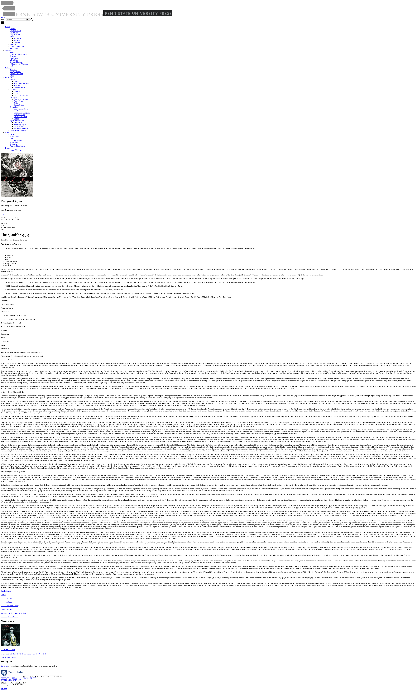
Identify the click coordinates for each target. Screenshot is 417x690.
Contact (16, 119)
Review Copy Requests (22, 113)
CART (5, 17)
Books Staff (14, 48)
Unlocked (8, 68)
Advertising (14, 60)
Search (3, 19)
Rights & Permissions (17, 121)
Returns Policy (15, 142)
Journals (8, 50)
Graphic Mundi (15, 35)
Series (16, 103)
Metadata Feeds (19, 115)
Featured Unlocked (16, 74)
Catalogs (17, 42)
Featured (13, 29)
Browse (12, 36)
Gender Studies (6, 591)
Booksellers (14, 107)
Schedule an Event (20, 117)
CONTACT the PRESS (9, 678)
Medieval (6, 602)
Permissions (14, 58)
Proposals (17, 81)
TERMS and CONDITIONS (11, 680)
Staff (11, 66)
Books (7, 27)
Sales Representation (21, 109)
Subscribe (4, 666)
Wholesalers (18, 111)
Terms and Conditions (17, 146)
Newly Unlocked (15, 72)
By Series (17, 40)
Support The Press (16, 150)
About (12, 76)
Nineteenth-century (10, 606)
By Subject (18, 38)
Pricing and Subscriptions (18, 54)
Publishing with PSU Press (19, 64)
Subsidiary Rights (20, 124)
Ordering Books (19, 87)
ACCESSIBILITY (29, 678)
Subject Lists (18, 101)
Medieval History (9, 617)
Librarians (13, 89)
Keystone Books (15, 31)
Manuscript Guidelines (21, 83)
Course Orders (19, 105)
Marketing (17, 85)
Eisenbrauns (14, 33)
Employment (14, 144)
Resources (8, 78)
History (3, 595)
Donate (7, 148)
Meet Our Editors (16, 140)
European (6, 598)
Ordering (13, 44)
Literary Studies (6, 609)
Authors (12, 79)
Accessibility (18, 126)
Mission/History (15, 136)
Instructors (13, 97)
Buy (2, 214)
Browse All (13, 70)
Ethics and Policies (16, 62)
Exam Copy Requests (17, 46)
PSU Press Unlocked (21, 95)
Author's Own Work (21, 128)
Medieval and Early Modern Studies (13, 613)
